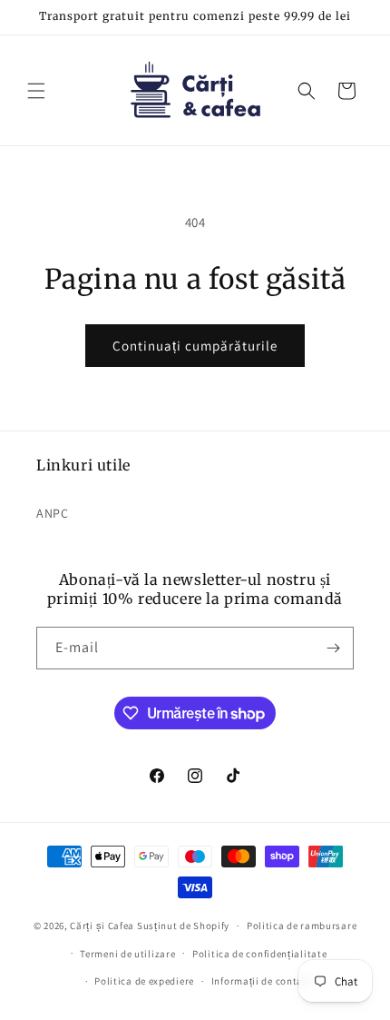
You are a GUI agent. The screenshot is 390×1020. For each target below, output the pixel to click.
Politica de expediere (144, 981)
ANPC (52, 513)
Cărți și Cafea (102, 925)
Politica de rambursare (301, 925)
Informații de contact (262, 981)
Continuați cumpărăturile (195, 345)
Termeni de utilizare (127, 953)
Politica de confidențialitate (259, 953)
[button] (36, 91)
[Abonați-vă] (333, 648)
